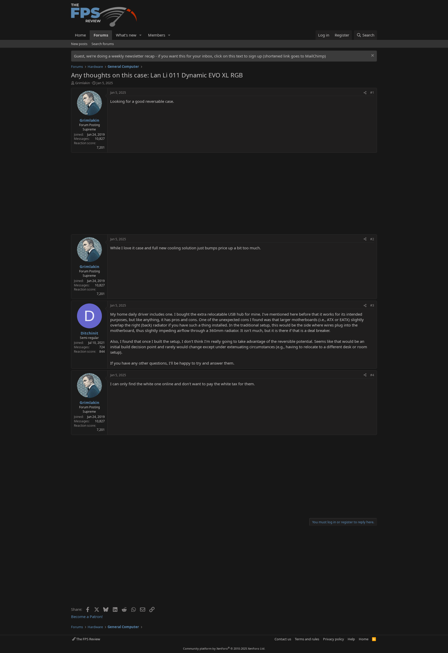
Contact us (283, 639)
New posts (79, 43)
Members (156, 35)
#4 (372, 375)
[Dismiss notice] (372, 56)
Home (80, 35)
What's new (126, 35)
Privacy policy (333, 639)
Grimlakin (82, 83)
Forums (101, 35)
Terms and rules (307, 639)
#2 (372, 239)
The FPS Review (87, 639)
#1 (372, 92)
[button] (140, 35)
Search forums (103, 43)
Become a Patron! (87, 616)
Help (351, 639)
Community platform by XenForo (224, 648)
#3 (372, 305)
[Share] (365, 93)
